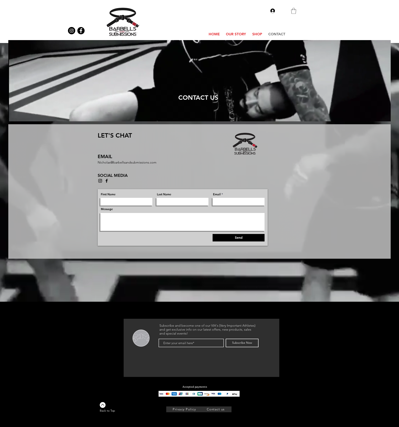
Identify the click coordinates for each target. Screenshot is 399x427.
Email (217, 194)
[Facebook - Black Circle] (81, 30)
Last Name (164, 194)
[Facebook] (106, 180)
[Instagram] (100, 180)
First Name (108, 194)
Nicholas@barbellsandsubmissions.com (127, 162)
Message (107, 209)
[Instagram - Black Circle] (71, 30)
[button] (293, 11)
